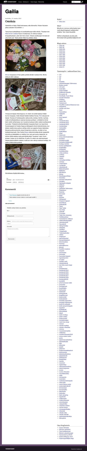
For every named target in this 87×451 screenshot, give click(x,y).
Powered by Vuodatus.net (76, 449)
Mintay (61, 174)
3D (60, 78)
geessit (61, 247)
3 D (60, 74)
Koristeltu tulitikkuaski (65, 142)
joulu (60, 267)
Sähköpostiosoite (15, 216)
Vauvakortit (62, 224)
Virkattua (62, 229)
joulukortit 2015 (63, 272)
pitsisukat (62, 345)
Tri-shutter (62, 213)
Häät (60, 115)
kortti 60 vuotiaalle (64, 304)
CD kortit (61, 87)
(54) (62, 56)
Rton (40, 116)
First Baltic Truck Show (66, 96)
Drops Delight (63, 90)
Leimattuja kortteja (64, 160)
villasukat (62, 411)
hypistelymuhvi (63, 258)
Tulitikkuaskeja (63, 217)
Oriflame (61, 185)
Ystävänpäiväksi (64, 233)
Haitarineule (63, 103)
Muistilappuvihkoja (65, 176)
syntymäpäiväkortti (64, 386)
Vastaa (10, 201)
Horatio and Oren (64, 108)
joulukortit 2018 (63, 277)
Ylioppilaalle (63, 231)
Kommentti (9, 226)
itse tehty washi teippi (65, 265)
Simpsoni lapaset (64, 201)
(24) (62, 49)
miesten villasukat (64, 327)
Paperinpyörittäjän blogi (66, 438)
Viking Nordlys (63, 226)
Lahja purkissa (63, 153)
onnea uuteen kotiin (65, 336)
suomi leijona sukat (65, 384)
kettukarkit (62, 291)
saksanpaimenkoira (65, 366)
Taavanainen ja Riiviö (65, 435)
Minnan (7, 75)
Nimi (8, 210)
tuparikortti (62, 397)
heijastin (61, 251)
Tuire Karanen (13, 195)
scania (61, 370)
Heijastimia (62, 106)
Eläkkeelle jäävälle (65, 92)
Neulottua (62, 178)
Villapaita (62, 227)
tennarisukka (63, 389)
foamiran (61, 243)
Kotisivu (19, 221)
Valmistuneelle (63, 222)
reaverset (62, 363)
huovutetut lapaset (64, 256)
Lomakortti (62, 165)
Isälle (60, 119)
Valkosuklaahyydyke (65, 220)
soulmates (62, 379)
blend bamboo (63, 242)
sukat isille (62, 382)
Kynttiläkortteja (63, 151)
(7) (61, 67)
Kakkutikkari (63, 131)
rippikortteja (62, 364)
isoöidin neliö (63, 261)
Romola (61, 197)
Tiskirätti (61, 211)
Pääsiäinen (62, 190)
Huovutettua (63, 112)
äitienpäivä (62, 418)
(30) (62, 54)
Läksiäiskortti (63, 167)
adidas (61, 235)
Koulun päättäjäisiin (65, 145)
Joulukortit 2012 (64, 122)
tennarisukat (63, 388)
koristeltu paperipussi (65, 302)
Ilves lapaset (63, 117)
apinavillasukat (63, 238)
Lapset (61, 158)
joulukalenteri (63, 268)
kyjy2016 (62, 307)
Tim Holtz (62, 210)
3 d (60, 76)
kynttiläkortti (62, 309)
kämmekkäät (63, 311)
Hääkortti (62, 113)
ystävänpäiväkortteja (65, 416)
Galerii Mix (62, 101)
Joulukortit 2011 (64, 121)
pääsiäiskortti (63, 356)
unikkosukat (62, 398)
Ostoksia (10, 21)
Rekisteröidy (41, 2)
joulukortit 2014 (63, 270)
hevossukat (62, 252)
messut (61, 324)
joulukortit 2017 (63, 275)
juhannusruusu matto (65, 283)
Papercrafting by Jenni (66, 436)
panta (61, 338)
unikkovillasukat (64, 400)
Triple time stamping (65, 215)
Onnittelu (62, 181)
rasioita (61, 361)
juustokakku (62, 288)
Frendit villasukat (64, 97)
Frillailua (61, 99)
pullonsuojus (63, 352)
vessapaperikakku (64, 409)
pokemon (62, 348)
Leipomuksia (63, 163)
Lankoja (61, 154)
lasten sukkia (63, 316)
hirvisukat (62, 254)
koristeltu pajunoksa (65, 300)
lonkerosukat (63, 318)
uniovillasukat (63, 402)
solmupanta (62, 377)
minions (61, 329)
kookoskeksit (63, 299)
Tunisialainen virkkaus (66, 218)
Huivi (60, 110)
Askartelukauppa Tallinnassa (68, 83)
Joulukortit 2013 (64, 124)
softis (60, 375)
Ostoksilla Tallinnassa (65, 188)
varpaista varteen (64, 405)
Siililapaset (62, 199)
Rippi (60, 195)
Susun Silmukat (64, 427)
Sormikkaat (62, 202)
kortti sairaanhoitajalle (65, 306)
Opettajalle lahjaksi (65, 183)
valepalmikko (63, 404)
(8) (61, 45)
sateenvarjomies (64, 368)
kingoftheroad (63, 295)
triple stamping (63, 395)
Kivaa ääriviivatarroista (66, 137)
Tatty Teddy (62, 208)
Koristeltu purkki (64, 140)
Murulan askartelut (64, 429)
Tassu (61, 206)
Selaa (34, 2)
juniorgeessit (63, 286)
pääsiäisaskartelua (65, 354)
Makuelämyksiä (64, 169)
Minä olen (62, 21)
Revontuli (62, 194)
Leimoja (15, 182)
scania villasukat (64, 372)
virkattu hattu (63, 413)
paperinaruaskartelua (65, 340)
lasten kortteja (63, 315)
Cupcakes (62, 89)
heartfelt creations (64, 249)
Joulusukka (62, 128)
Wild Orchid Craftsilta (11, 33)
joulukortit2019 (63, 279)
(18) (62, 65)
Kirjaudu (65, 2)
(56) (62, 58)
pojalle (61, 347)
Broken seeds (63, 85)
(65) (62, 60)
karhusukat (62, 290)
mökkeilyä (62, 332)
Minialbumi (62, 172)
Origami (61, 186)
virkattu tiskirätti (63, 414)
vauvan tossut (63, 407)
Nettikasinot (26, 2)
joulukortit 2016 (63, 274)
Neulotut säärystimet (65, 179)
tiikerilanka (62, 391)
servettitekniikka (64, 373)
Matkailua (21, 182)
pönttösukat (62, 359)
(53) (62, 61)
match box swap (64, 322)
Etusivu (20, 2)
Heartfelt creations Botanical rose (69, 105)
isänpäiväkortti (63, 263)
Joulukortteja (63, 126)
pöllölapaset (63, 357)
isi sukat (61, 259)
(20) (62, 63)
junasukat (62, 284)
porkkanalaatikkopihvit (66, 350)
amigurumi (62, 236)
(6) (61, 47)
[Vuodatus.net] (10, 448)
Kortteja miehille (64, 144)
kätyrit (61, 313)
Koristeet (62, 138)
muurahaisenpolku (64, 331)
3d (60, 80)
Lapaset (61, 156)
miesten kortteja (64, 325)
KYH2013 (62, 129)
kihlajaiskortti (63, 293)
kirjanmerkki (63, 297)
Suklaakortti (62, 204)
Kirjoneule (62, 135)
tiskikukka (62, 393)
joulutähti (62, 281)
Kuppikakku (62, 147)
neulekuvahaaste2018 (66, 334)
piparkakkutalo (63, 341)
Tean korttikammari (65, 431)
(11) (62, 51)
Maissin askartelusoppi (66, 433)
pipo (60, 343)
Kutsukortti (62, 149)
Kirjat (60, 133)
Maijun (27, 132)
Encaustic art (63, 94)
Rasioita (61, 192)
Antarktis (61, 81)
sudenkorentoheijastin (66, 380)
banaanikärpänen (64, 240)
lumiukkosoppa (63, 320)
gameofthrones (63, 245)
